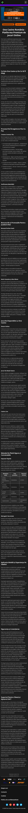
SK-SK (4, 26)
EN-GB (4, 33)
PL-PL (4, 19)
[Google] (10, 804)
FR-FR (4, 29)
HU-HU (4, 15)
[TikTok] (21, 804)
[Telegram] (17, 804)
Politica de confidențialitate (9, 800)
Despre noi (4, 788)
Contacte (4, 792)
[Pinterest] (14, 804)
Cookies (3, 796)
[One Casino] (2, 2)
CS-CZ (4, 22)
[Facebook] (7, 804)
